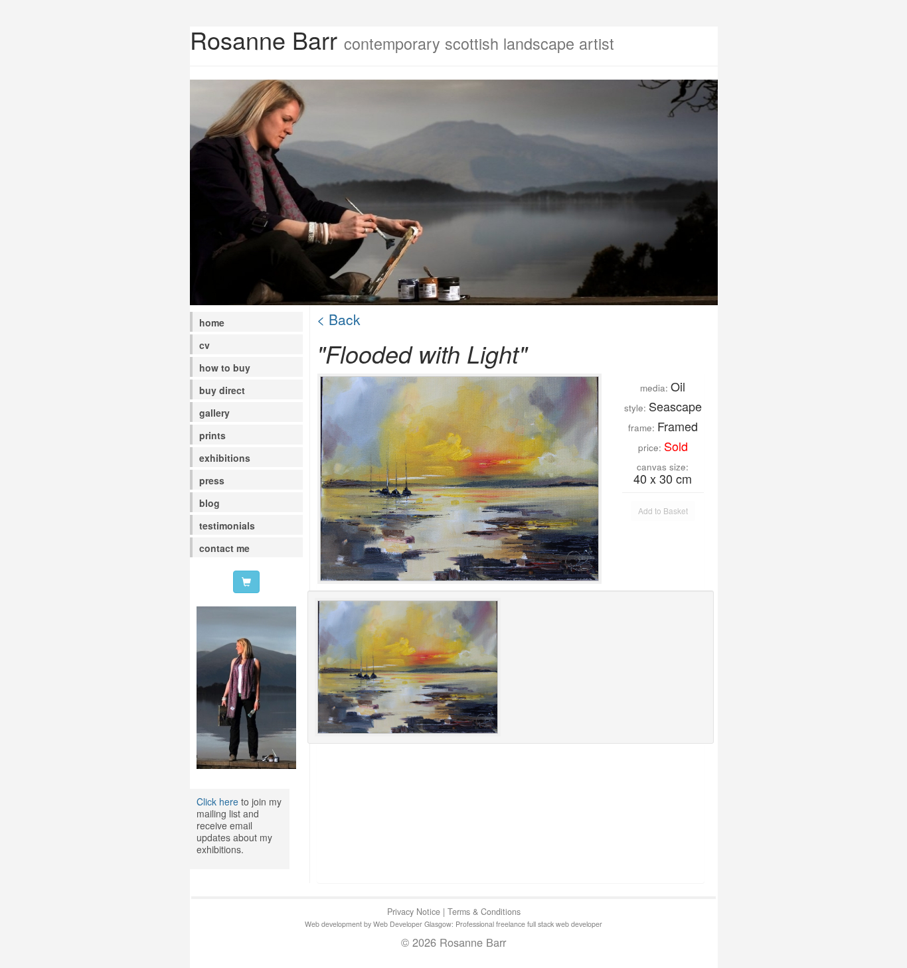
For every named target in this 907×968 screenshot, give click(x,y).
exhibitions (224, 457)
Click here (217, 801)
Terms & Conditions (484, 912)
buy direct (222, 390)
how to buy (224, 367)
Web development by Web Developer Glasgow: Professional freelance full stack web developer (453, 924)
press (211, 480)
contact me (224, 548)
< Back (339, 319)
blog (209, 503)
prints (212, 435)
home (211, 322)
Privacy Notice (413, 912)
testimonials (227, 525)
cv (204, 345)
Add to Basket (663, 510)
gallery (214, 412)
